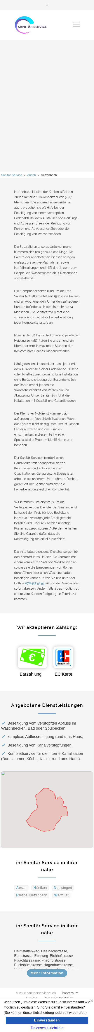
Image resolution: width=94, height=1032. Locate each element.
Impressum (70, 993)
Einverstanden (47, 1020)
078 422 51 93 (35, 583)
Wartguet (61, 895)
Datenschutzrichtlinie (47, 1028)
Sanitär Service (11, 175)
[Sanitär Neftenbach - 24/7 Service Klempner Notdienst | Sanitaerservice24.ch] (43, 25)
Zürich (31, 175)
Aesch (21, 888)
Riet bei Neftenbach (31, 895)
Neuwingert (63, 888)
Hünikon (40, 888)
